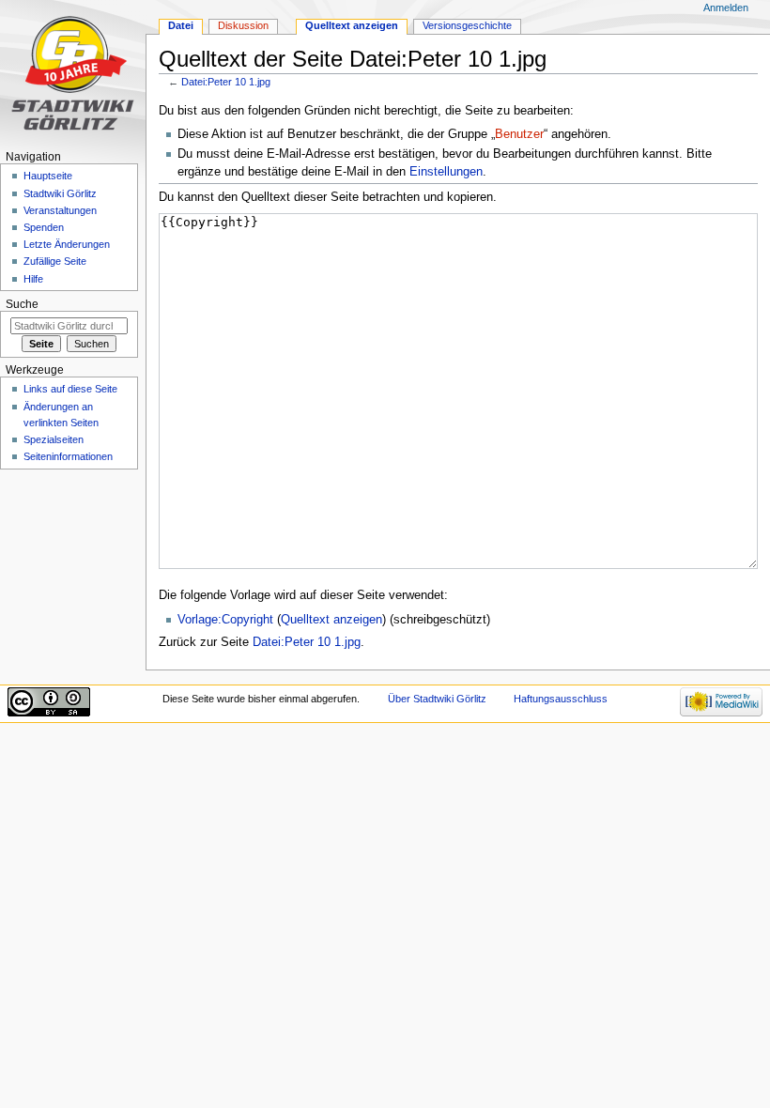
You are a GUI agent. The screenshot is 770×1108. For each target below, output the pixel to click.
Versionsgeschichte (467, 25)
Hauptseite (47, 175)
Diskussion (243, 25)
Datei (180, 25)
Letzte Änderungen (66, 244)
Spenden (43, 227)
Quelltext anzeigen (331, 619)
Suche (22, 304)
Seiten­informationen (68, 456)
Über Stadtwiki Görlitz (437, 698)
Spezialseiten (53, 439)
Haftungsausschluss (561, 698)
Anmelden (725, 7)
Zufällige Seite (54, 261)
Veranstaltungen (60, 210)
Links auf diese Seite (70, 388)
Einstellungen (446, 171)
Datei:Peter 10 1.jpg (225, 81)
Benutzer (519, 134)
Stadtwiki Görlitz (60, 193)
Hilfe (33, 279)
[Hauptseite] (73, 73)
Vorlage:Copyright (225, 619)
